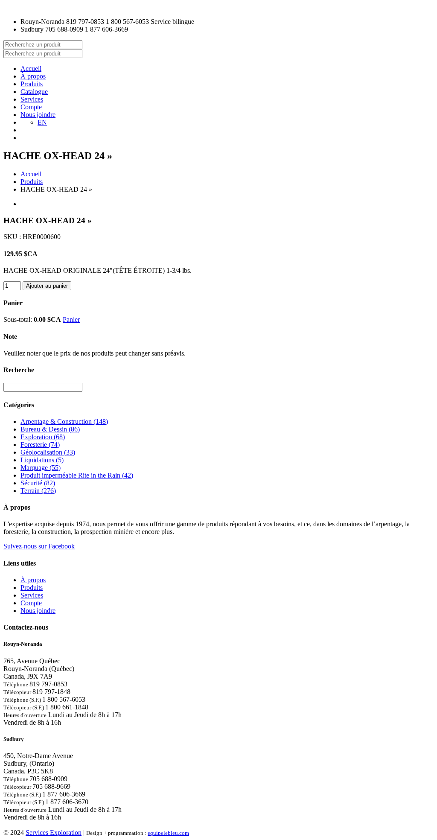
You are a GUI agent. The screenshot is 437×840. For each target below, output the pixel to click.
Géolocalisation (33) (47, 452)
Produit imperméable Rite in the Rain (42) (76, 475)
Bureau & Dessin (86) (50, 429)
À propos (33, 76)
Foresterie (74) (40, 444)
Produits (31, 84)
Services (31, 99)
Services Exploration (54, 832)
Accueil (30, 68)
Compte (31, 107)
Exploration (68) (42, 436)
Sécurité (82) (37, 483)
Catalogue (34, 91)
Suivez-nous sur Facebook (39, 546)
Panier (71, 319)
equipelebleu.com (168, 833)
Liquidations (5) (42, 460)
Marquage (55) (40, 467)
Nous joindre (37, 114)
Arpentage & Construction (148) (64, 421)
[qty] (12, 285)
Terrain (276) (38, 490)
